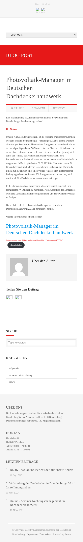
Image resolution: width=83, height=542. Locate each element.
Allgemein (14, 368)
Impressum (32, 534)
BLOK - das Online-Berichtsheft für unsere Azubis (41, 469)
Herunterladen (16, 245)
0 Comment (38, 108)
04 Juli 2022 (17, 108)
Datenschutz (45, 534)
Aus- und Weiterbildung (20, 375)
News (12, 381)
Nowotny (59, 108)
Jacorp (68, 534)
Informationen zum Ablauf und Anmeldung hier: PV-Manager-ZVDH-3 (34, 240)
